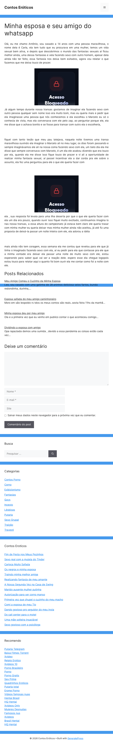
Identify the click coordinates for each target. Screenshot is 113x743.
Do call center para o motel (20, 614)
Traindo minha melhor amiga (21, 574)
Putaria (8, 514)
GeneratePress (75, 738)
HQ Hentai (10, 701)
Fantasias (10, 494)
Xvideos (9, 716)
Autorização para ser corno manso (24, 594)
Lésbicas (9, 509)
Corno (7, 484)
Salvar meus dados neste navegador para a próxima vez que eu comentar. (52, 415)
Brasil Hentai (11, 720)
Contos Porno (12, 479)
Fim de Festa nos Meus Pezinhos (23, 554)
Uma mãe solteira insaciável (21, 619)
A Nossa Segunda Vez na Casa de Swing (28, 584)
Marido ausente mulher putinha (22, 589)
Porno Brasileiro (13, 667)
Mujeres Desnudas (15, 709)
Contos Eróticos (18, 7)
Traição (8, 524)
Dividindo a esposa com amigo (22, 327)
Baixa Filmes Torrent (16, 652)
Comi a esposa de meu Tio (20, 604)
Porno (7, 671)
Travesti (9, 529)
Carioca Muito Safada (17, 564)
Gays (7, 499)
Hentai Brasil (11, 698)
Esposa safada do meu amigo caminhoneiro (30, 299)
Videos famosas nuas (17, 694)
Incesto (8, 504)
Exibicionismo (12, 489)
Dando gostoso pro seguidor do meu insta (29, 609)
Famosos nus (12, 713)
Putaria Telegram (14, 649)
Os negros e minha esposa (20, 569)
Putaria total (11, 686)
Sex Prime (10, 679)
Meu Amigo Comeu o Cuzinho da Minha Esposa (32, 281)
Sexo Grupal (11, 519)
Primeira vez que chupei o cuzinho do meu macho (33, 599)
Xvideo (8, 656)
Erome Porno (12, 690)
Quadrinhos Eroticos (16, 683)
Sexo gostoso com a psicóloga (22, 624)
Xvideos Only (12, 705)
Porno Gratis (11, 675)
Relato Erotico (12, 660)
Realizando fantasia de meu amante (25, 579)
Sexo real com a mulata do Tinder (24, 559)
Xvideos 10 (10, 664)
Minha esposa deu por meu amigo (24, 313)
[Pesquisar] (52, 453)
